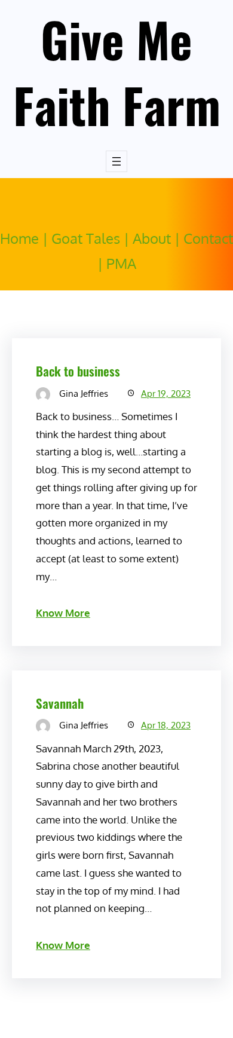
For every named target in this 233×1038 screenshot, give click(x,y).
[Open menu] (116, 161)
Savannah (60, 703)
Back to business (78, 370)
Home (19, 238)
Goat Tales (85, 238)
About (152, 238)
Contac (205, 238)
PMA (121, 263)
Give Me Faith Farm (116, 72)
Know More (63, 613)
